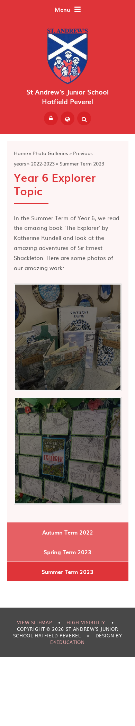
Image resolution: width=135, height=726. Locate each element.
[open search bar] (84, 118)
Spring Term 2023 (67, 552)
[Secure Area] (51, 118)
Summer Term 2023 (82, 163)
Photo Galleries (50, 153)
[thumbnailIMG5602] (67, 337)
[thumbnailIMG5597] (67, 450)
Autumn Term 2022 (67, 532)
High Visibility (85, 622)
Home (21, 153)
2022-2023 (43, 163)
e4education (67, 642)
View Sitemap (34, 622)
